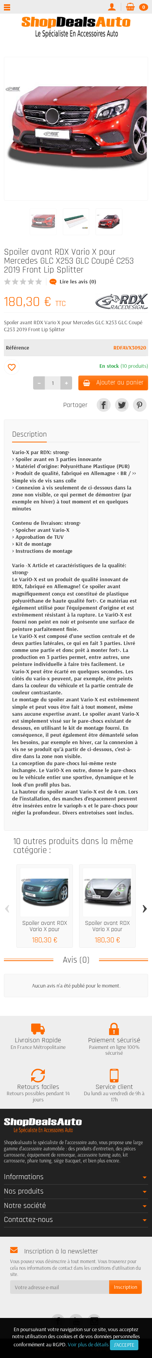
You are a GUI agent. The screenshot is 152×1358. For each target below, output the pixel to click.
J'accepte (124, 1345)
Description (29, 434)
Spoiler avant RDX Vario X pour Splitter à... (44, 929)
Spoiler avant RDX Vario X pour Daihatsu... (107, 929)
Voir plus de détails (88, 1344)
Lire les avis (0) (78, 281)
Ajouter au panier (119, 382)
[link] (103, 405)
